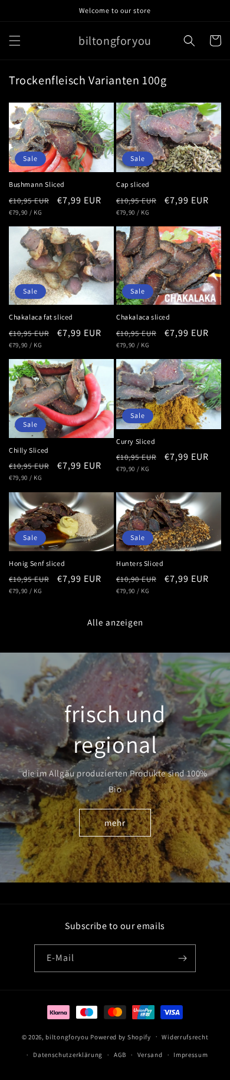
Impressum (190, 1055)
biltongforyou (66, 1036)
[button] (15, 41)
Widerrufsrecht (185, 1037)
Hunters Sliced (139, 563)
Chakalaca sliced (143, 316)
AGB (120, 1055)
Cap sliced (133, 184)
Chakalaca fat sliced (41, 316)
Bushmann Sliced (37, 184)
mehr (115, 822)
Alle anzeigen (115, 622)
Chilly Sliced (29, 450)
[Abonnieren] (182, 958)
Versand (150, 1055)
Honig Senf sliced (37, 563)
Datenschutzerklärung (68, 1055)
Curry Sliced (135, 441)
